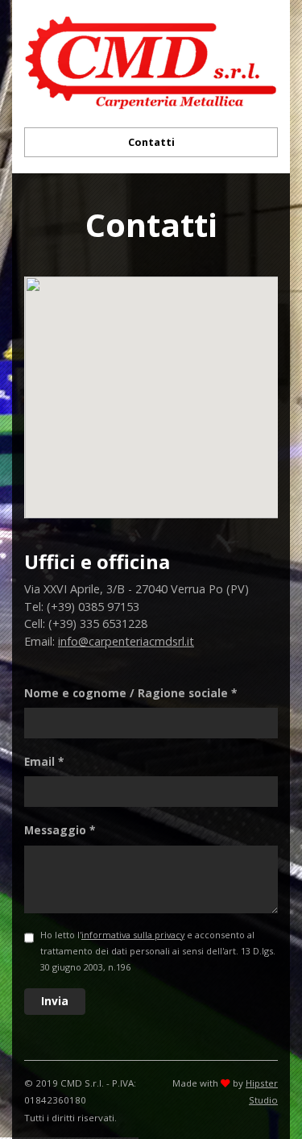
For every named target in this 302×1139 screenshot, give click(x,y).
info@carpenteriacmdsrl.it (126, 641)
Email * (44, 761)
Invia (54, 1000)
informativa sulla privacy (132, 935)
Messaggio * (59, 830)
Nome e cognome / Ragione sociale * (130, 692)
